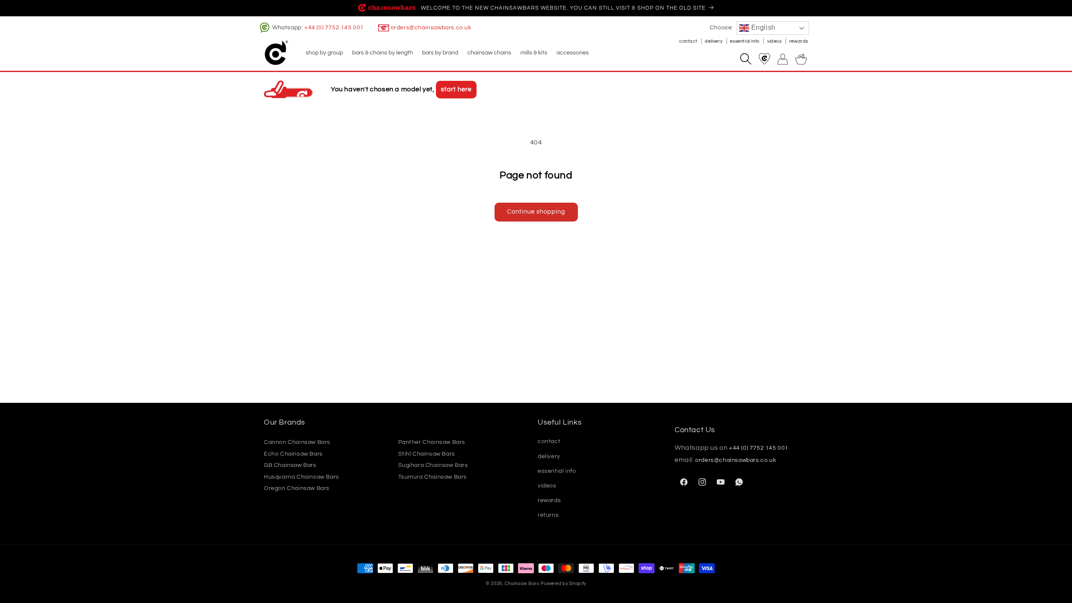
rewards (798, 41)
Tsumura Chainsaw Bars (432, 477)
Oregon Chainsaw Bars (297, 488)
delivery (714, 41)
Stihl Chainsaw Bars (426, 454)
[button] (324, 53)
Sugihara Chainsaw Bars (433, 465)
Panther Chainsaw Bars (432, 442)
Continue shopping (536, 212)
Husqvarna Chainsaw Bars (301, 477)
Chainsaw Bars (522, 583)
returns (548, 515)
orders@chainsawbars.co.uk (431, 28)
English (762, 27)
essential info (745, 41)
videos (775, 41)
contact (688, 41)
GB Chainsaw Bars (290, 465)
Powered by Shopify (563, 583)
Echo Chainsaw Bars (293, 454)
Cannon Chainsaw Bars (297, 442)
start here (456, 89)
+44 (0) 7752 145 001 (334, 28)
